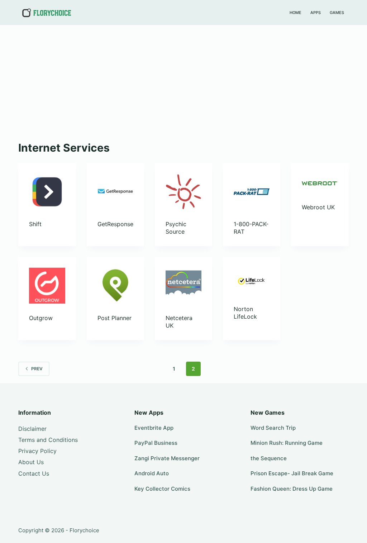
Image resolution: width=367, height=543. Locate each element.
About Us (31, 462)
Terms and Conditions (48, 439)
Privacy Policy (37, 450)
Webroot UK (318, 207)
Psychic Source (176, 227)
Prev (37, 368)
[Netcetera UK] (183, 286)
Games (337, 12)
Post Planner (114, 317)
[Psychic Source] (183, 192)
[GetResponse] (115, 192)
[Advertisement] (183, 79)
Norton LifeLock (245, 312)
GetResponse (115, 224)
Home (295, 12)
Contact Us (33, 473)
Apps (315, 12)
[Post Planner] (115, 286)
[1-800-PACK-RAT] (252, 192)
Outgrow (41, 317)
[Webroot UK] (320, 183)
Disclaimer (32, 428)
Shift (35, 224)
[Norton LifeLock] (252, 281)
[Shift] (47, 192)
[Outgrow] (47, 286)
